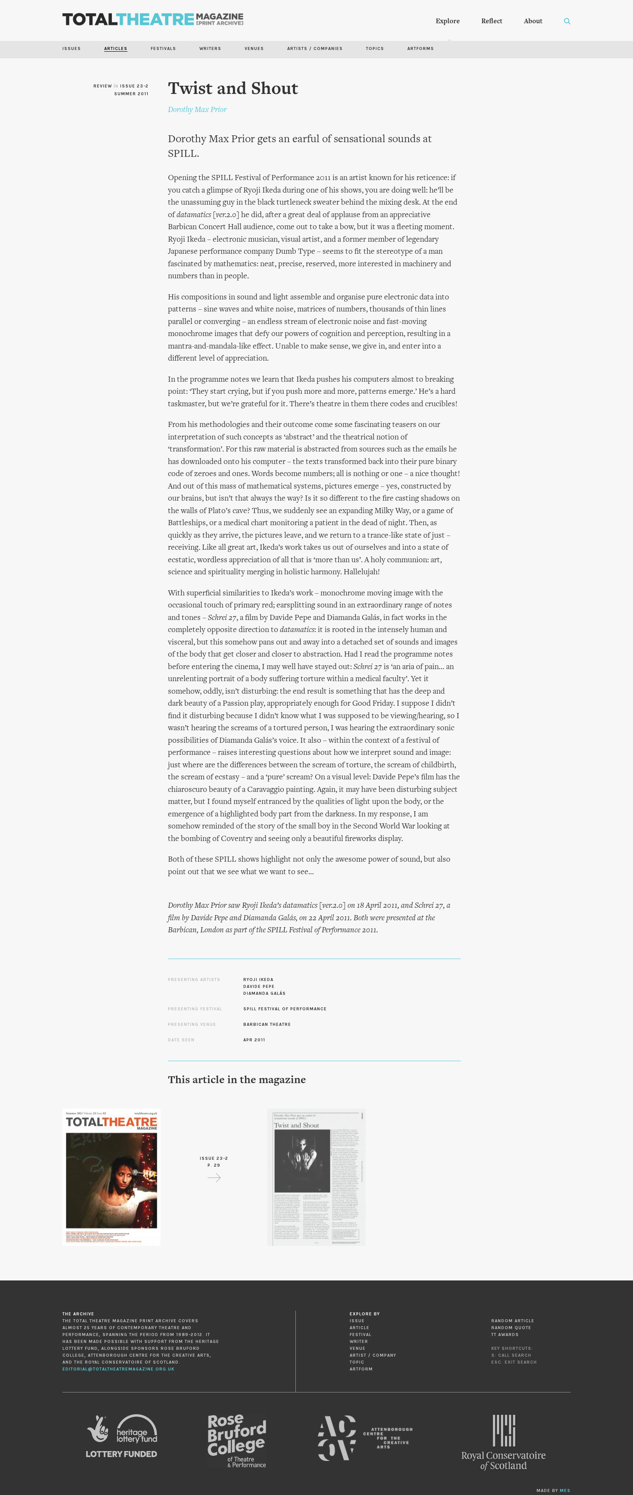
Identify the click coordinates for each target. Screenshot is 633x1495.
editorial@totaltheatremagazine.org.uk (118, 1369)
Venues (254, 48)
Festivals (163, 48)
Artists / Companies (315, 48)
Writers (210, 48)
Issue (357, 1321)
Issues (71, 48)
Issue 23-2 (134, 86)
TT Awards (505, 1334)
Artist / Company (373, 1355)
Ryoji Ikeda (258, 979)
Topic (357, 1362)
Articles (115, 48)
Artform (361, 1369)
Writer (359, 1341)
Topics (375, 48)
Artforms (420, 48)
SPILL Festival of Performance (285, 1009)
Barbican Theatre (267, 1024)
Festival (361, 1334)
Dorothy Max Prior (197, 110)
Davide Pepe (259, 986)
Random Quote (511, 1327)
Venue (358, 1348)
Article (359, 1327)
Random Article (512, 1321)
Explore (448, 21)
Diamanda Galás (264, 993)
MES (565, 1490)
